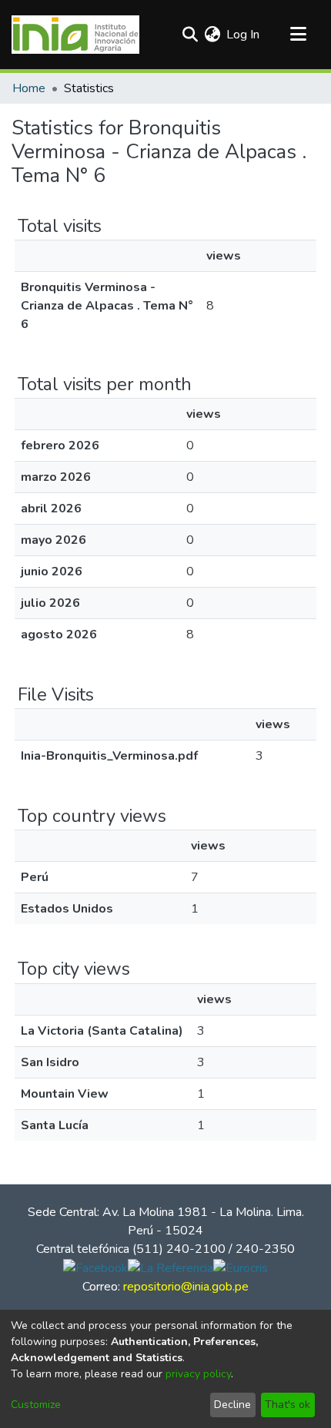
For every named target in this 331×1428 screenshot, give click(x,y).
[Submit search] (189, 34)
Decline (232, 1404)
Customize (36, 1404)
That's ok (287, 1404)
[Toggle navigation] (297, 34)
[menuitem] (212, 34)
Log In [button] (243, 34)
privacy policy (198, 1374)
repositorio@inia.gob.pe (186, 1286)
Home (28, 88)
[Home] (75, 34)
